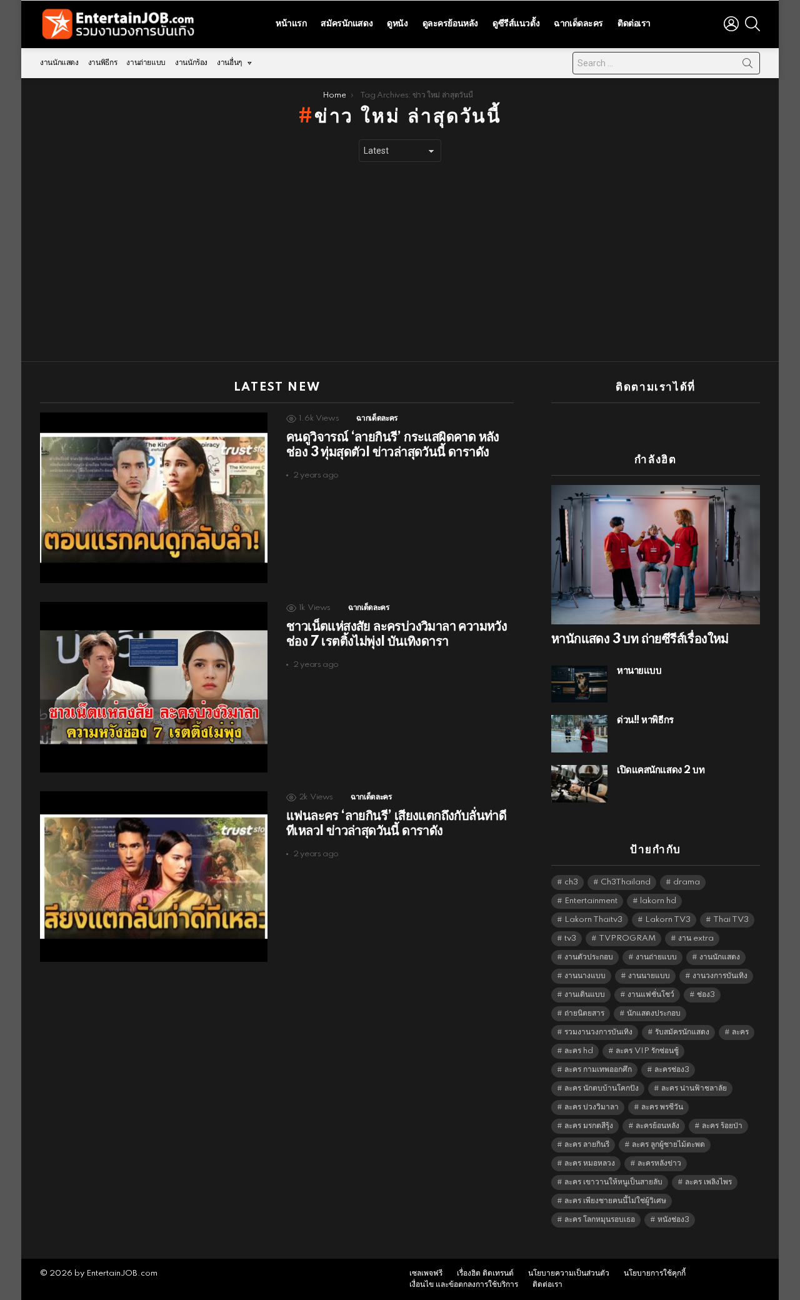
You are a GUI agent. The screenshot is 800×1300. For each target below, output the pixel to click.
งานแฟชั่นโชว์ (651, 995)
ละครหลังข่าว (659, 1163)
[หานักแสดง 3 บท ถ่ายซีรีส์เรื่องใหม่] (655, 554)
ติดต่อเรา (634, 24)
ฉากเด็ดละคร (578, 24)
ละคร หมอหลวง (589, 1163)
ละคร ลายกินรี (586, 1145)
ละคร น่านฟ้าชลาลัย (694, 1088)
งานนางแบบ (585, 976)
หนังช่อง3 (673, 1220)
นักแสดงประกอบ (654, 1013)
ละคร (740, 1032)
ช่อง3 (706, 995)
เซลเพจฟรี (425, 1273)
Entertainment (591, 901)
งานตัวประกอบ (588, 957)
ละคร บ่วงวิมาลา (591, 1107)
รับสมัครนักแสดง (682, 1032)
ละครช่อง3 (671, 1070)
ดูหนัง (397, 24)
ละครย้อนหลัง (657, 1126)
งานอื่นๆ (229, 63)
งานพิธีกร (102, 63)
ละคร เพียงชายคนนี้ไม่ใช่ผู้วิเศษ (615, 1201)
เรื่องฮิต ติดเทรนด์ (485, 1273)
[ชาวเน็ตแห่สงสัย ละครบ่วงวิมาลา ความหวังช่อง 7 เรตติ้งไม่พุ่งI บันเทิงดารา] (154, 687)
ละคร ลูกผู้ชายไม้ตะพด (668, 1145)
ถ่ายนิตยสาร (584, 1013)
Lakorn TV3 (668, 920)
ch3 (571, 882)
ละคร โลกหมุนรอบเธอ (599, 1220)
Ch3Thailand (626, 882)
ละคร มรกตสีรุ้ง (588, 1126)
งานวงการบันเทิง (720, 976)
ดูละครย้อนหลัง (450, 24)
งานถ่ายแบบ (146, 63)
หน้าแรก (291, 24)
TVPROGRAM (627, 938)
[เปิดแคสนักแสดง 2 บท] (579, 783)
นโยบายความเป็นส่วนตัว (568, 1273)
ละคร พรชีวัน (662, 1107)
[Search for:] (666, 63)
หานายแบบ (639, 671)
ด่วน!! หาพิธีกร (645, 720)
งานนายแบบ (649, 976)
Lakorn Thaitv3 (593, 920)
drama (686, 882)
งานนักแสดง (59, 63)
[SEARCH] (752, 23)
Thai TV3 (731, 920)
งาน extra (696, 938)
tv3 (570, 938)
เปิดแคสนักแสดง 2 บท (660, 770)
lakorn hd (658, 901)
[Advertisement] (400, 261)
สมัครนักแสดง (346, 24)
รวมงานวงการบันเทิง (598, 1032)
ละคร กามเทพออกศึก (598, 1070)
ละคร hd (578, 1051)
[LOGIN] (731, 23)
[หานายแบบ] (579, 684)
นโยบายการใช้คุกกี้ (655, 1273)
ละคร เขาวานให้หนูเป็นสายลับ (613, 1182)
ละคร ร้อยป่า (722, 1126)
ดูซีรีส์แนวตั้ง (515, 24)
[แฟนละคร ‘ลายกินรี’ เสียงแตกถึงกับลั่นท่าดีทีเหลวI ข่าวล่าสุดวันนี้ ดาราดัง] (154, 876)
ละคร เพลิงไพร (708, 1182)
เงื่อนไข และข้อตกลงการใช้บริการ (463, 1285)
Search (747, 65)
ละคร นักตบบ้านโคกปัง (601, 1088)
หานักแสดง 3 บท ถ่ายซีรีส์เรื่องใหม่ (640, 639)
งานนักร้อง (191, 63)
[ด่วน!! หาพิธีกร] (579, 733)
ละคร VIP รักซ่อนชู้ (647, 1051)
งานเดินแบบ (584, 995)
